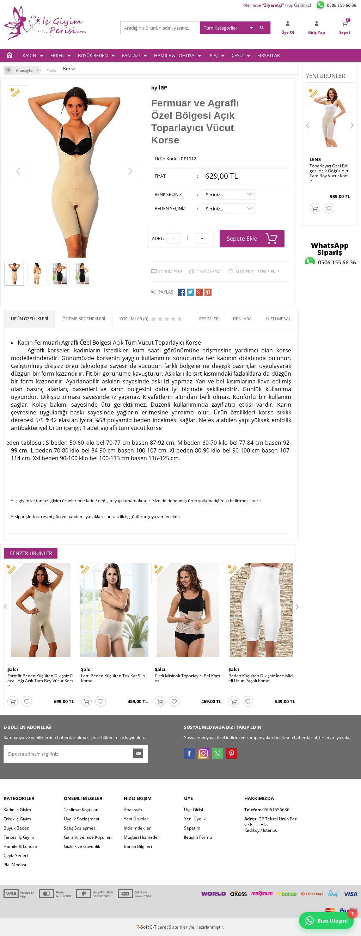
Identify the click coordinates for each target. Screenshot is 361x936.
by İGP (159, 87)
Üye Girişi (193, 810)
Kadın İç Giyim (17, 810)
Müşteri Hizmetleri (142, 837)
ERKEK (57, 55)
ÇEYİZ (237, 55)
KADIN (29, 55)
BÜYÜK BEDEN (93, 55)
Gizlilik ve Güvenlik (82, 846)
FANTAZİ (131, 55)
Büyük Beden (16, 828)
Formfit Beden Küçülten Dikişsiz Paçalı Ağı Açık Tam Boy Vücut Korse (40, 680)
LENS (315, 159)
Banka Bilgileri (138, 846)
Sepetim (192, 828)
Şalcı (12, 669)
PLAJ (213, 55)
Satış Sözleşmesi (80, 828)
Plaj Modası (15, 865)
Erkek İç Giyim (17, 819)
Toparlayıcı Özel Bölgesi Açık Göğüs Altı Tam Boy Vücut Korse (329, 173)
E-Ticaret (159, 927)
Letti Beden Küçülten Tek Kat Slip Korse (113, 678)
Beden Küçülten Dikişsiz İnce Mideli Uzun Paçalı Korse (260, 678)
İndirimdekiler (137, 828)
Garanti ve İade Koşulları (88, 837)
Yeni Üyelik (195, 819)
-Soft (143, 927)
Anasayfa (133, 810)
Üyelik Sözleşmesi (81, 819)
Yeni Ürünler (136, 819)
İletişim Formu (198, 837)
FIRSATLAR (268, 55)
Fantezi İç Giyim (19, 837)
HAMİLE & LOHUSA (174, 55)
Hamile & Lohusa (20, 846)
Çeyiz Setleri (16, 855)
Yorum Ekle (170, 271)
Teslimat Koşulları (81, 810)
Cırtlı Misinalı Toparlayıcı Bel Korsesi (187, 678)
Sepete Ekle (242, 238)
